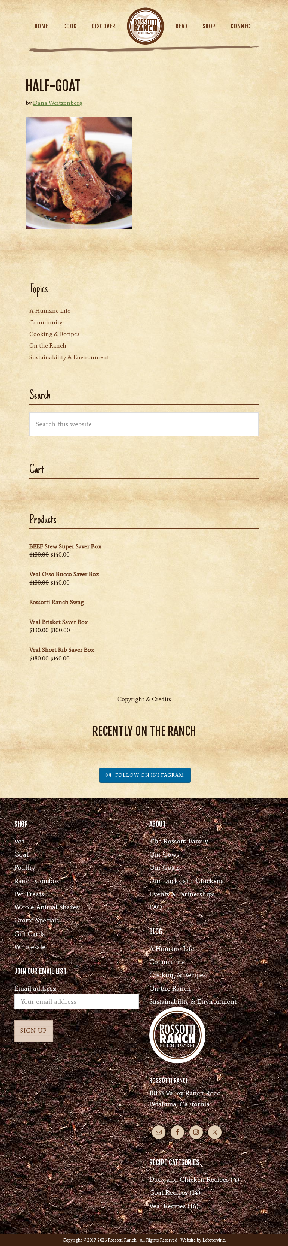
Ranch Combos (36, 881)
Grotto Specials (36, 920)
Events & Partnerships (181, 894)
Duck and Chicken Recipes (189, 1179)
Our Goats (164, 867)
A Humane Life (49, 310)
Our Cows (164, 854)
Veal (20, 841)
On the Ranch (47, 345)
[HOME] (145, 26)
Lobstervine (213, 1240)
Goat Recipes (168, 1192)
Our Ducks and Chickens (186, 881)
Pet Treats (29, 894)
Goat (21, 854)
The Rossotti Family (178, 841)
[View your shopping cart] (258, 26)
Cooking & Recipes (54, 333)
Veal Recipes (167, 1206)
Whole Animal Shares (46, 907)
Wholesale (29, 947)
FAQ (155, 907)
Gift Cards (29, 934)
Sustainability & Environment (69, 357)
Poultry (24, 867)
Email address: (35, 988)
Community (45, 322)
